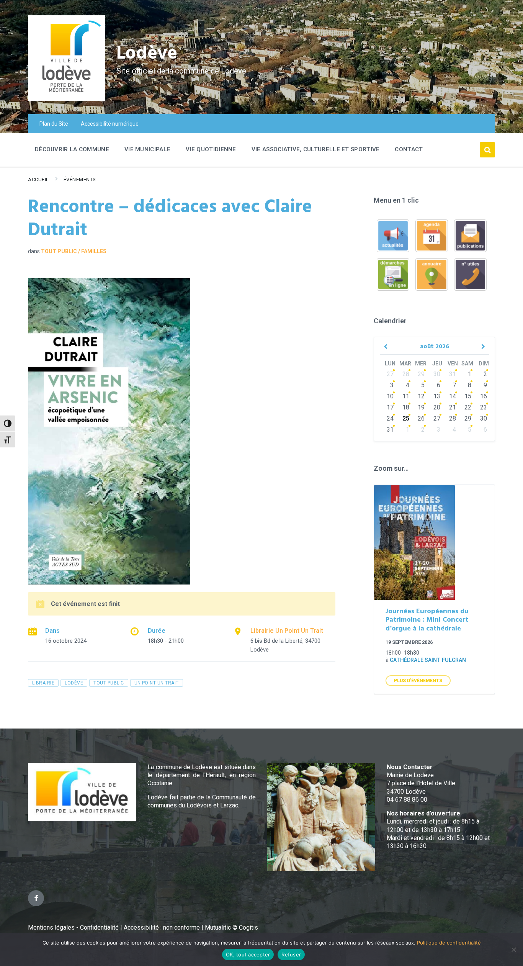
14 (452, 396)
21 (452, 407)
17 (390, 407)
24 (390, 418)
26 (421, 418)
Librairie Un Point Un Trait (286, 630)
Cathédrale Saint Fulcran (428, 660)
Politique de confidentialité (449, 943)
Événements (80, 179)
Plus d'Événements (418, 680)
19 (421, 407)
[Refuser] (513, 949)
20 (436, 407)
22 (467, 407)
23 (483, 407)
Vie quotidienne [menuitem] (211, 149)
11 (405, 396)
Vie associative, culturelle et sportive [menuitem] (316, 149)
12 (421, 396)
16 (483, 396)
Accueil (38, 179)
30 (436, 374)
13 (436, 396)
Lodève (146, 54)
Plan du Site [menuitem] (53, 124)
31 (452, 374)
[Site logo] (66, 98)
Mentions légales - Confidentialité (73, 927)
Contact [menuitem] (409, 149)
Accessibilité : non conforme (162, 927)
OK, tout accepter (248, 954)
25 (405, 418)
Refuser (291, 954)
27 (390, 374)
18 (405, 407)
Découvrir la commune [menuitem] (72, 149)
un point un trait (156, 683)
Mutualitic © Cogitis (231, 927)
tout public (108, 683)
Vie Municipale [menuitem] (147, 149)
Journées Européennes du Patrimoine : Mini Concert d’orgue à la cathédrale (427, 620)
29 (421, 374)
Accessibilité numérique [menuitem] (110, 124)
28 (405, 374)
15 (467, 396)
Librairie (43, 683)
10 (390, 396)
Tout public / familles (73, 251)
